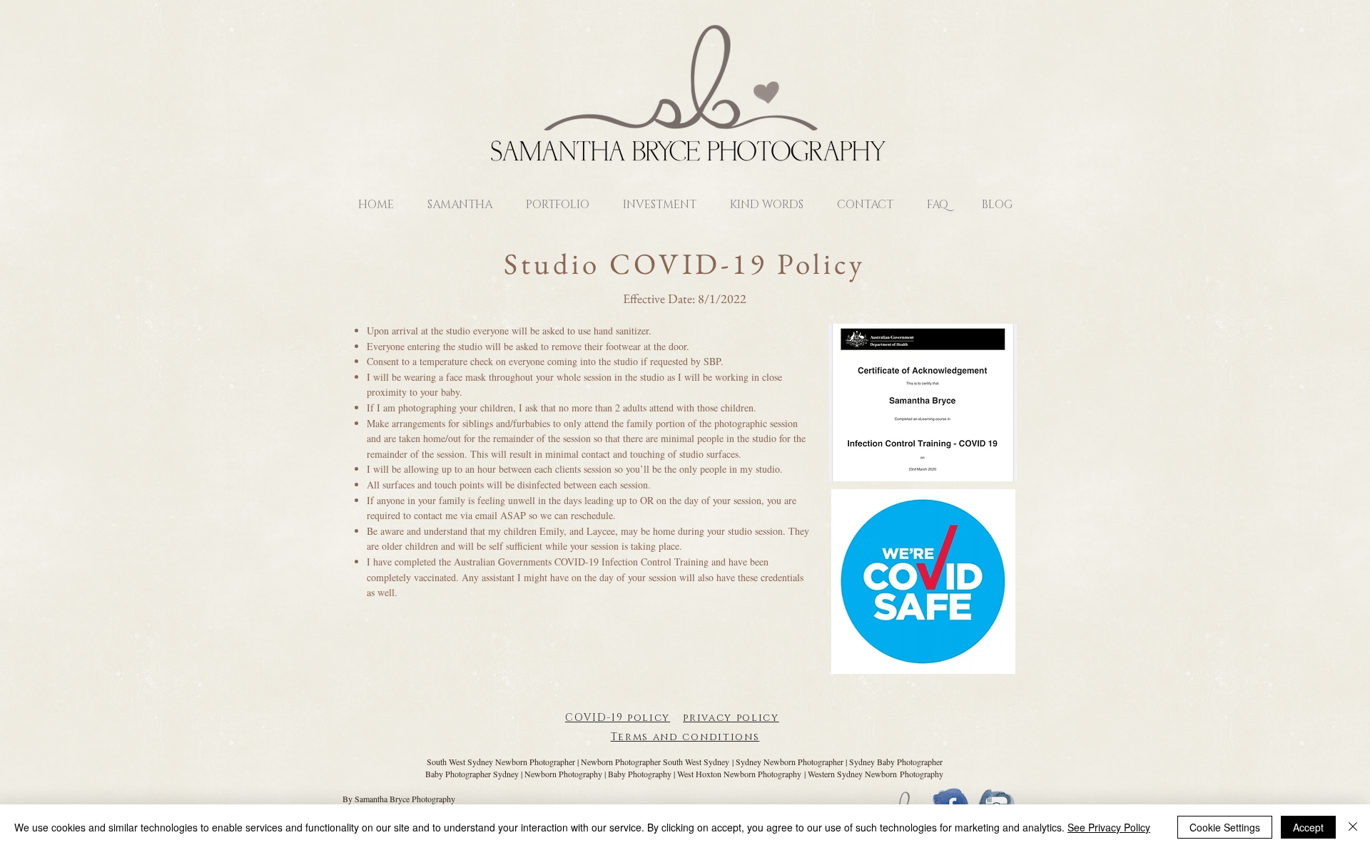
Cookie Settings (1224, 827)
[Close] (1352, 827)
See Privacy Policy (1108, 827)
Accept (1308, 827)
